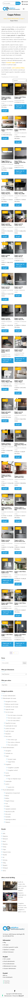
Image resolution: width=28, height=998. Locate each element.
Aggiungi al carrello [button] (20, 107)
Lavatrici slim (11, 787)
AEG (4, 833)
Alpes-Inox (5, 836)
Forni (6, 803)
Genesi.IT (21, 996)
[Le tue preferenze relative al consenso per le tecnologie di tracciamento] (2, 995)
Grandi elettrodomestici (13, 18)
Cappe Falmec (11, 762)
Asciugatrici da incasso (11, 701)
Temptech (5, 865)
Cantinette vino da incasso (11, 707)
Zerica (4, 870)
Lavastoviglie (8, 781)
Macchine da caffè (9, 811)
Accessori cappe (10, 62)
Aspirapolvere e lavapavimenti (12, 793)
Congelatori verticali (13, 770)
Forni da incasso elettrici (14, 720)
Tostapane (7, 822)
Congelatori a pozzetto (13, 767)
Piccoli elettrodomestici (8, 790)
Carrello (25, 4)
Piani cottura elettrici (13, 745)
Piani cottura (8, 736)
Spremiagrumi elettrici (10, 819)
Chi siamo (6, 945)
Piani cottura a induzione (14, 742)
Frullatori (7, 806)
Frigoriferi (7, 775)
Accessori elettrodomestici (9, 695)
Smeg (4, 863)
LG (3, 857)
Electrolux (5, 844)
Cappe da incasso (9, 709)
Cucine (7, 773)
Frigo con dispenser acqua (14, 779)
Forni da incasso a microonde (15, 715)
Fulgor (4, 849)
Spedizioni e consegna (9, 949)
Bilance (7, 795)
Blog (5, 942)
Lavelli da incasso (9, 731)
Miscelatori (8, 734)
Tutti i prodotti (7, 959)
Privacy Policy (7, 981)
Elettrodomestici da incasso (9, 698)
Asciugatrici (8, 751)
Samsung (5, 860)
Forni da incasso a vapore (14, 718)
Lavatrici (7, 784)
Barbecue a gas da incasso (11, 704)
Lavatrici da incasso (10, 728)
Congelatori (8, 764)
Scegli (5, 110)
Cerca (24, 663)
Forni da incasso (9, 712)
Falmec (4, 847)
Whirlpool (5, 868)
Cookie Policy (6, 982)
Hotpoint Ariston (7, 852)
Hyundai (5, 855)
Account (25, 1)
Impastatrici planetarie (10, 809)
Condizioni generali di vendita (11, 947)
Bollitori (7, 798)
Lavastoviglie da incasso (11, 726)
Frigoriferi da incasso (10, 723)
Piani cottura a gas (12, 739)
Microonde (8, 814)
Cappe (22, 18)
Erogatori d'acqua (9, 801)
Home (5, 18)
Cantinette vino (9, 753)
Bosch (4, 841)
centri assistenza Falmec (18, 68)
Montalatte (7, 817)
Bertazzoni (5, 839)
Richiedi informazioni (9, 952)
